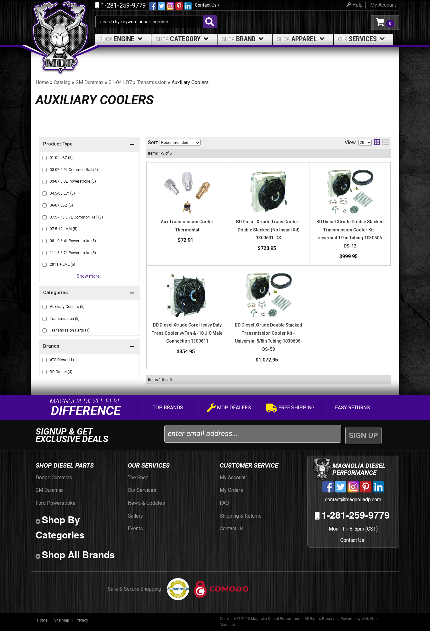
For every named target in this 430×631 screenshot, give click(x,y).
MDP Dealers (233, 408)
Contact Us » (207, 5)
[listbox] (180, 142)
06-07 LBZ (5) (61, 205)
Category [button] (178, 39)
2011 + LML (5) (62, 264)
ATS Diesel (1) (62, 360)
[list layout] (385, 143)
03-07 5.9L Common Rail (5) (74, 170)
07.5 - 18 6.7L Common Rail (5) (76, 217)
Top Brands (167, 408)
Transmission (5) (65, 318)
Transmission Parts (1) (70, 330)
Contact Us (352, 540)
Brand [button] (239, 39)
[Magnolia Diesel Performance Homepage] (63, 22)
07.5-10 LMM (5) (63, 229)
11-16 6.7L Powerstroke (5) (73, 253)
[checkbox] (44, 360)
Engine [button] (116, 39)
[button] (89, 347)
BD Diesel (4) (61, 372)
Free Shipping (295, 408)
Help (357, 5)
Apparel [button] (297, 39)
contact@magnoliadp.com (352, 500)
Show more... (90, 276)
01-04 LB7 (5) (61, 158)
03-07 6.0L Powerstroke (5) (73, 181)
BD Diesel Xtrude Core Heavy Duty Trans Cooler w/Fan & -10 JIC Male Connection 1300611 (187, 333)
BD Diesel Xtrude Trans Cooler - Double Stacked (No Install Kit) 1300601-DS (268, 229)
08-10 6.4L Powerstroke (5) (73, 241)
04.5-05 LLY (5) (62, 193)
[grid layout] (376, 143)
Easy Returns (352, 408)
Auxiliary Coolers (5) (67, 306)
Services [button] (357, 39)
